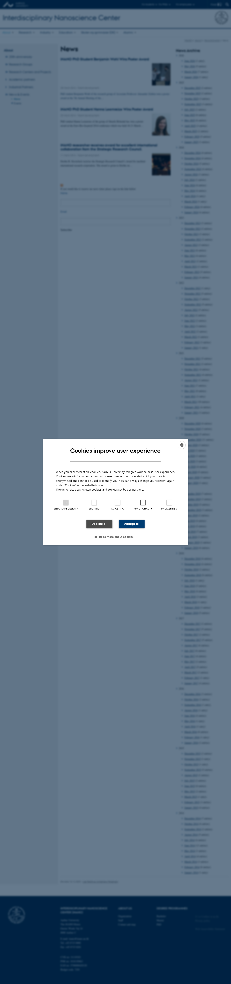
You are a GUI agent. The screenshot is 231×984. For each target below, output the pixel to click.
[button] (115, 537)
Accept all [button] (132, 524)
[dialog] (115, 492)
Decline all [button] (99, 524)
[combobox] (182, 445)
